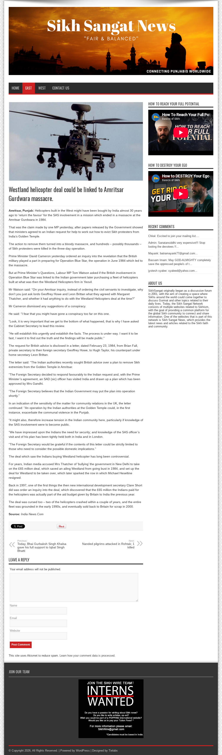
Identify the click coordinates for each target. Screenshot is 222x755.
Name (13, 605)
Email (13, 618)
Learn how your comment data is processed (87, 655)
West (42, 88)
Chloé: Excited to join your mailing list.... (173, 236)
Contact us (60, 88)
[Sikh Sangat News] (111, 72)
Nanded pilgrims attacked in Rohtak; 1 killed (108, 544)
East (28, 88)
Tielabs (113, 750)
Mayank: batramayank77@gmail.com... (173, 253)
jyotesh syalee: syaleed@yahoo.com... (172, 270)
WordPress (83, 750)
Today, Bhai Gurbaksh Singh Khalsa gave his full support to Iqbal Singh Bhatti (41, 545)
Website (15, 630)
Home (15, 88)
